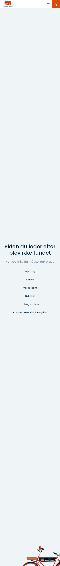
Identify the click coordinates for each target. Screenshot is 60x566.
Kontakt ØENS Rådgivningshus (30, 312)
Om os (30, 279)
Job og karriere (30, 304)
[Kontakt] (56, 4)
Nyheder (30, 296)
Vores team (30, 288)
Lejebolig (30, 271)
